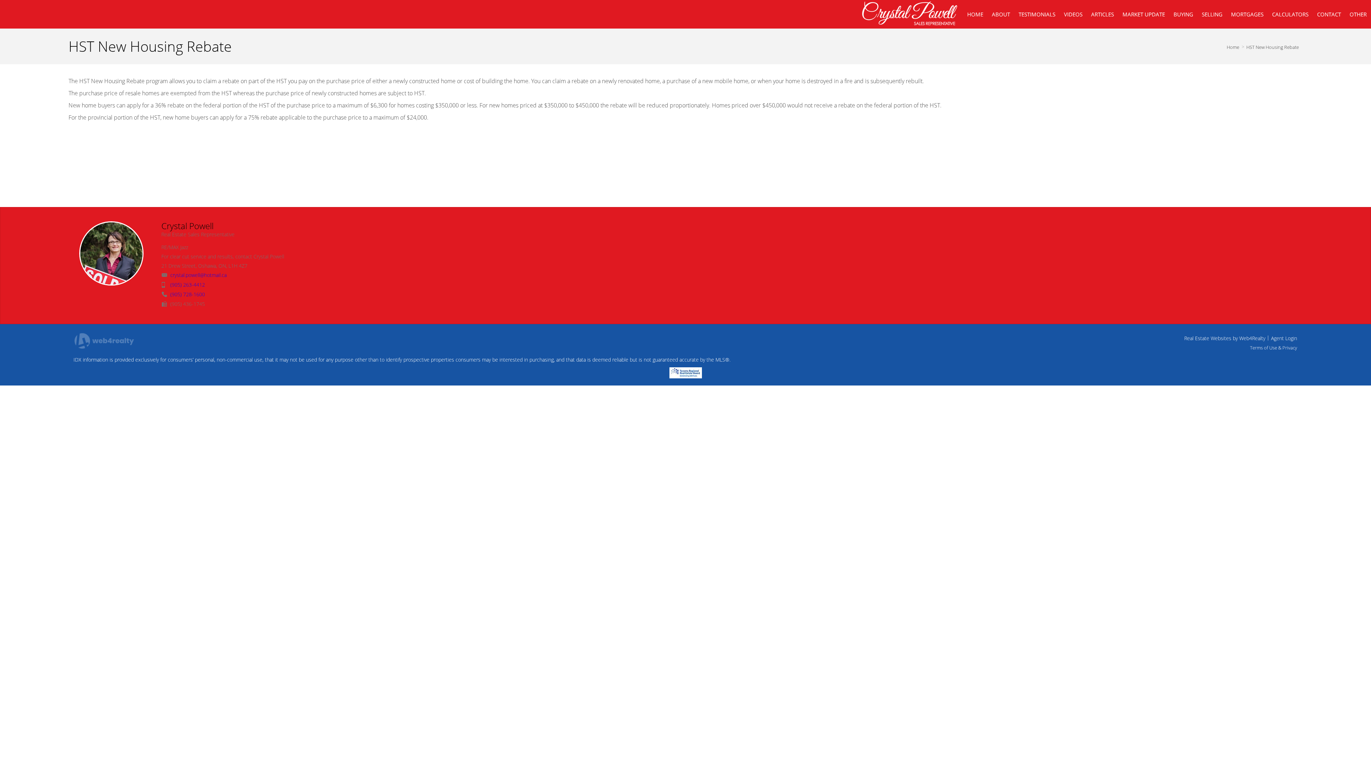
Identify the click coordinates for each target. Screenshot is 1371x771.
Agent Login (1284, 338)
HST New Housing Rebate (1272, 47)
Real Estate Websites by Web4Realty (1224, 338)
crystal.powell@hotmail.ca (198, 275)
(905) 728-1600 (187, 294)
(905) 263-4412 (187, 284)
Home (1233, 47)
